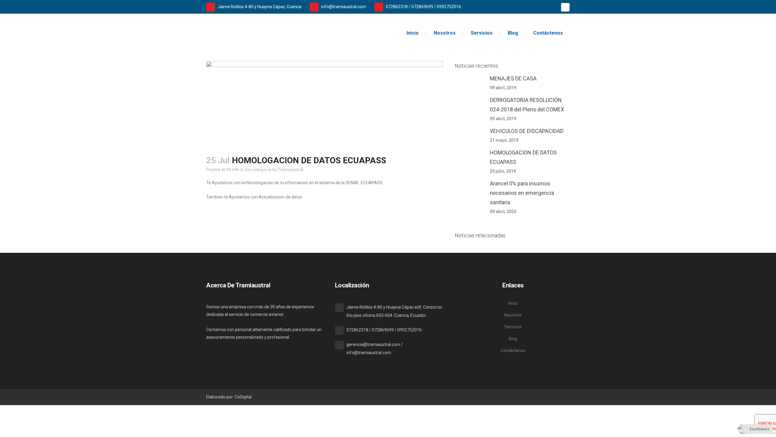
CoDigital (243, 397)
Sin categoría (258, 169)
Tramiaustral (290, 169)
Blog (513, 338)
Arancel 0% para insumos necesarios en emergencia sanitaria (522, 192)
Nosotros (513, 315)
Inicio (513, 303)
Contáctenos (513, 350)
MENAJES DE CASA (513, 78)
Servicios (513, 326)
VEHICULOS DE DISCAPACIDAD (527, 131)
